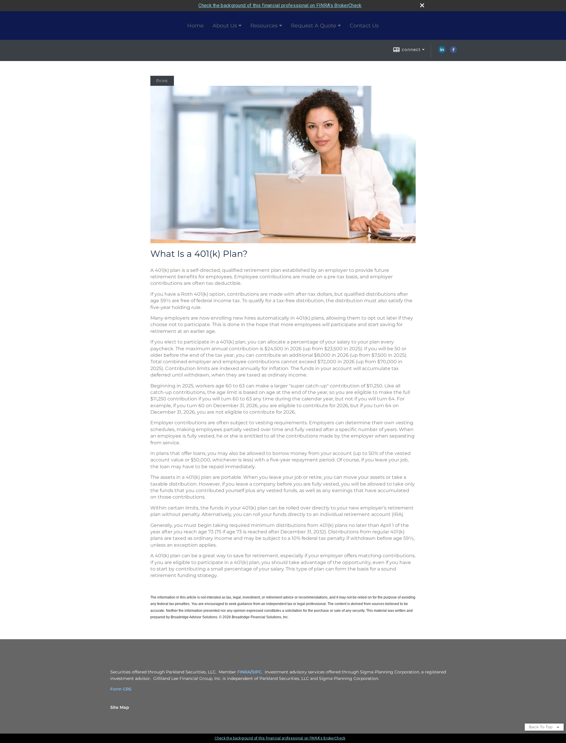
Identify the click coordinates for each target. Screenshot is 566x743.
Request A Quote (313, 25)
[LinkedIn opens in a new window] (441, 51)
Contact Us (364, 25)
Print (162, 80)
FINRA (243, 672)
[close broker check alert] (422, 5)
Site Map (119, 707)
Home (195, 25)
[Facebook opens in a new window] (453, 51)
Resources (264, 25)
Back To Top (541, 727)
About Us (225, 25)
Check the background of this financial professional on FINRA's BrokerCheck (279, 5)
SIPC (256, 672)
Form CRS (120, 689)
